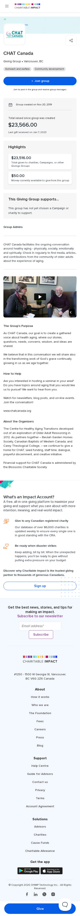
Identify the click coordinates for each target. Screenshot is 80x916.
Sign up (40, 586)
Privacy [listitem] (40, 790)
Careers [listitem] (40, 729)
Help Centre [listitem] (40, 766)
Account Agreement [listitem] (40, 806)
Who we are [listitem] (40, 705)
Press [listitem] (40, 737)
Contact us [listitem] (40, 782)
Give (40, 908)
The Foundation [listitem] (40, 713)
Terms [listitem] (40, 798)
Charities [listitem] (40, 834)
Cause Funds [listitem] (40, 843)
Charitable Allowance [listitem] (40, 851)
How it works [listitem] (40, 697)
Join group (42, 81)
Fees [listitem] (40, 721)
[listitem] (27, 894)
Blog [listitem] (40, 745)
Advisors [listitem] (40, 826)
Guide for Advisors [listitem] (40, 774)
